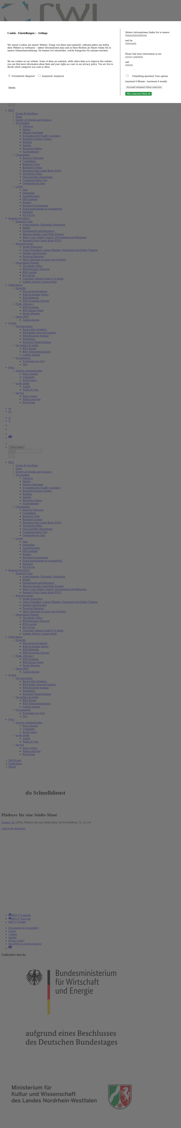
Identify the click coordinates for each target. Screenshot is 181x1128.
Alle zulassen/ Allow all (138, 93)
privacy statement (134, 56)
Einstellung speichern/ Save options (150, 76)
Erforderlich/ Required (23, 76)
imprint (129, 64)
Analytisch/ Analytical (53, 76)
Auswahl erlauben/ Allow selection (144, 87)
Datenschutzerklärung (136, 35)
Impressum (130, 43)
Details (12, 87)
